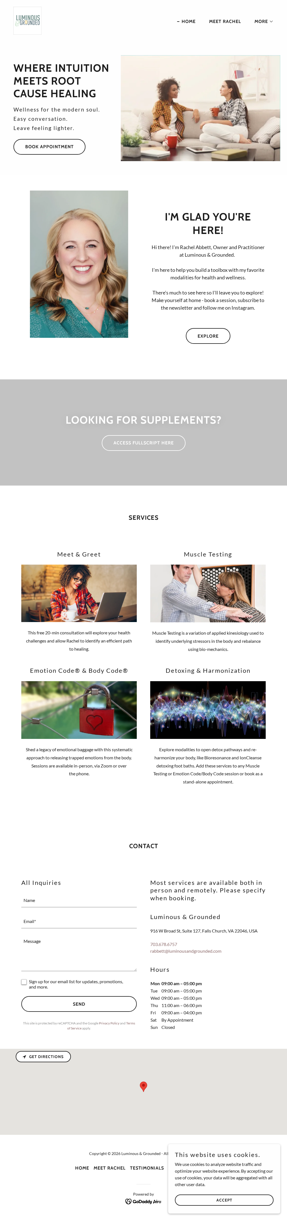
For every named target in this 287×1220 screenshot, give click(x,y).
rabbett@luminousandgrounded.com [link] (185, 951)
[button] (262, 21)
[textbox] (79, 900)
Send (79, 1004)
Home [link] (189, 21)
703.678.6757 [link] (163, 944)
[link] (27, 20)
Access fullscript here (144, 443)
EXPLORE (208, 336)
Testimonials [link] (147, 1168)
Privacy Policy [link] (109, 1023)
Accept (224, 1199)
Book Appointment (49, 146)
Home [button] (82, 1168)
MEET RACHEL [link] (225, 21)
